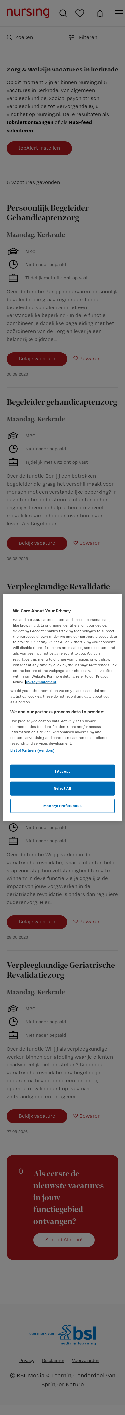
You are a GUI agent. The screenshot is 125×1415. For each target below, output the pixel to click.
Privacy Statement (40, 681)
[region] (62, 707)
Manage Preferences (62, 805)
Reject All (62, 788)
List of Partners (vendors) (32, 750)
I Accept (62, 771)
